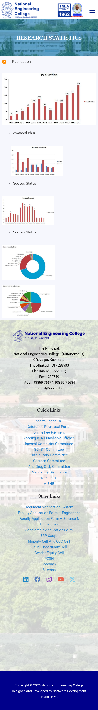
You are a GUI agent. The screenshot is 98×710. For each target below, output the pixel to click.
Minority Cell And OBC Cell (49, 541)
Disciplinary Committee (49, 455)
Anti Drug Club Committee (49, 466)
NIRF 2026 (49, 478)
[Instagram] (49, 579)
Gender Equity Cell (49, 553)
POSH (49, 558)
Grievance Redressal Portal (49, 427)
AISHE (49, 484)
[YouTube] (61, 579)
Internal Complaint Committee (49, 444)
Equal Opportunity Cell (49, 547)
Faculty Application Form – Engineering (49, 513)
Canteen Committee (49, 461)
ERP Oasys (49, 536)
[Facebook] (37, 579)
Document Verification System (49, 507)
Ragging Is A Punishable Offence (49, 438)
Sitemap (49, 570)
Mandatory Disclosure (49, 472)
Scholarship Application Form (49, 530)
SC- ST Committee (49, 449)
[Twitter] (72, 579)
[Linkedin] (26, 579)
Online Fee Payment (49, 432)
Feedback (49, 564)
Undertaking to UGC (49, 421)
